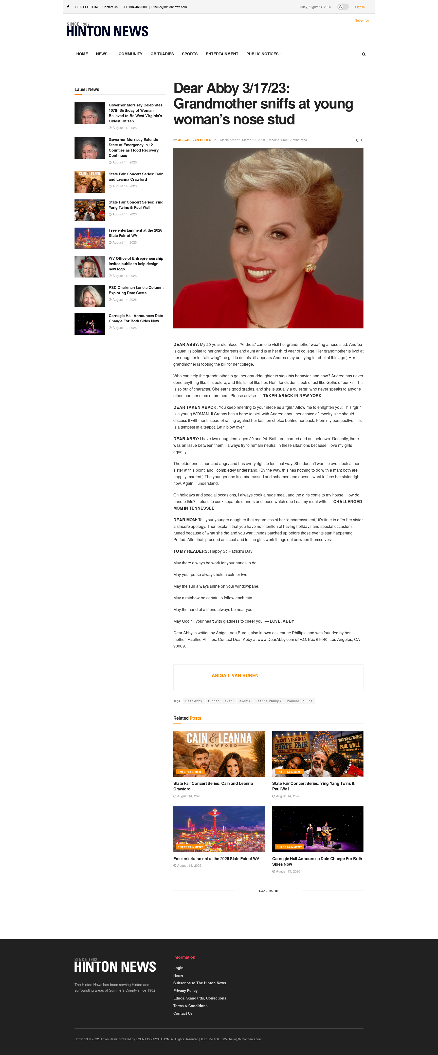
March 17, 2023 (253, 139)
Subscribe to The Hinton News (199, 982)
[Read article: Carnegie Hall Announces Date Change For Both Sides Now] (90, 324)
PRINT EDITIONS (87, 7)
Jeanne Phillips (268, 701)
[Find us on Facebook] (68, 7)
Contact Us (110, 7)
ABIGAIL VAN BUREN (194, 139)
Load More (268, 891)
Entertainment (222, 54)
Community (130, 54)
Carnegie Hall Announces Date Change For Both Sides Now (136, 318)
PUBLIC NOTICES (262, 54)
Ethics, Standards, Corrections (199, 998)
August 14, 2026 (124, 127)
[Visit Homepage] (107, 30)
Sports (190, 54)
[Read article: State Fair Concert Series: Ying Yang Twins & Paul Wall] (90, 210)
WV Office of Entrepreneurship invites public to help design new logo (136, 263)
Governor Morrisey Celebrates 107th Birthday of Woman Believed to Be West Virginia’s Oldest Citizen (135, 113)
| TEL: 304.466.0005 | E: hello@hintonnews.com (154, 7)
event (229, 701)
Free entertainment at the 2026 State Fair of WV (135, 232)
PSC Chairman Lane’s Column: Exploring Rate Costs (136, 290)
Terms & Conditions (190, 1005)
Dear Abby (193, 701)
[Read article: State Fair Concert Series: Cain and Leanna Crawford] (90, 182)
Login (178, 967)
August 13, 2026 (124, 327)
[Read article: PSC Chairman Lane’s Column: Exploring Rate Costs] (90, 296)
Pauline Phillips (300, 701)
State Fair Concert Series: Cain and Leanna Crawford (136, 176)
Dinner (213, 701)
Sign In (360, 7)
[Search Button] (364, 54)
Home (82, 54)
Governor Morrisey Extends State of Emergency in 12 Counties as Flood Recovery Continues (134, 147)
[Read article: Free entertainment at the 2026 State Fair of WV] (90, 238)
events (245, 701)
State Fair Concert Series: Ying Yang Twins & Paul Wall (136, 204)
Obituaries (162, 54)
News (101, 54)
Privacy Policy (185, 990)
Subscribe (362, 20)
